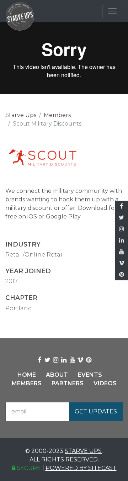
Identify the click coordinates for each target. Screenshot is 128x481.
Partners (68, 383)
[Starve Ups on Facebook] (121, 206)
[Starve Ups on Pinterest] (121, 274)
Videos (105, 383)
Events (90, 374)
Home (26, 374)
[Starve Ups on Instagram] (121, 229)
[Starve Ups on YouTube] (121, 252)
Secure (28, 468)
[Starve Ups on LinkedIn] (121, 240)
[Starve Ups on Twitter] (121, 217)
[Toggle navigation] (112, 11)
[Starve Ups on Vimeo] (121, 263)
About (57, 374)
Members (57, 115)
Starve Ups (20, 115)
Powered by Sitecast (81, 468)
